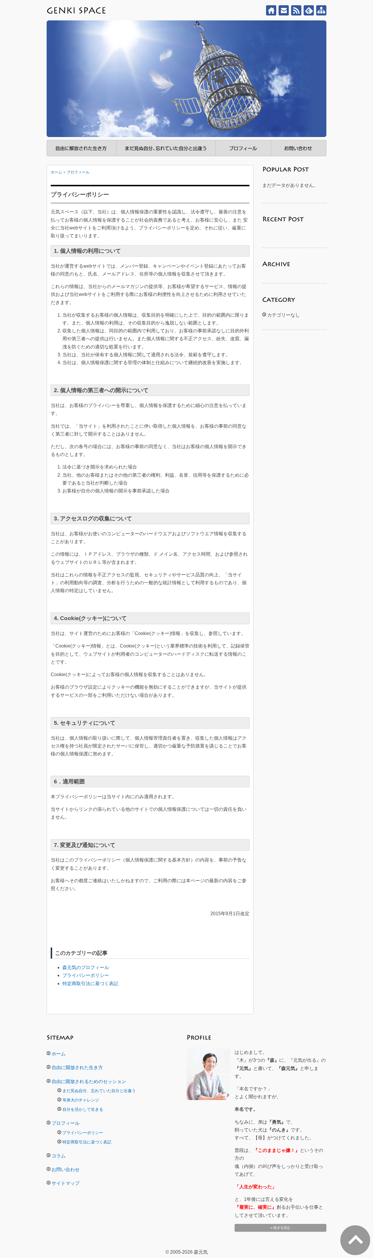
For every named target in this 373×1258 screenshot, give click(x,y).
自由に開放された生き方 (82, 148)
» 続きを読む (280, 1228)
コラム (59, 1155)
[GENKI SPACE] (79, 10)
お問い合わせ (284, 10)
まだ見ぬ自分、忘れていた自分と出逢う (166, 148)
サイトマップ (321, 10)
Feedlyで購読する (309, 10)
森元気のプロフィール (85, 967)
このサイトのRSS (296, 10)
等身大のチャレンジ (80, 1100)
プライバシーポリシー (85, 975)
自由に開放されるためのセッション (89, 1081)
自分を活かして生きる (82, 1109)
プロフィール (243, 148)
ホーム (271, 10)
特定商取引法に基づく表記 (90, 983)
